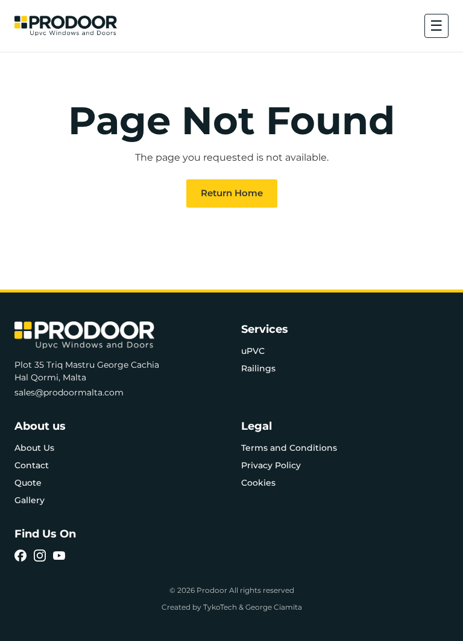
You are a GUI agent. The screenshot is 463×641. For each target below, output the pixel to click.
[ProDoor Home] (65, 26)
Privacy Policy (271, 465)
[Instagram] (40, 556)
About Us (34, 447)
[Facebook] (20, 556)
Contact (31, 465)
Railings (258, 368)
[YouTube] (59, 556)
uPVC (253, 350)
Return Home (232, 193)
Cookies (258, 482)
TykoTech (220, 607)
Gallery (29, 500)
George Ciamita (273, 607)
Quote (28, 482)
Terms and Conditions (289, 447)
